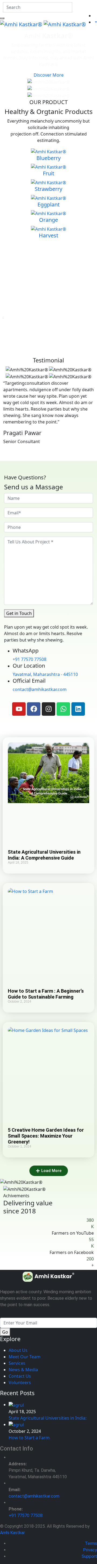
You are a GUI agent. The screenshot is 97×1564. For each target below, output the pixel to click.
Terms (91, 1543)
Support (89, 1556)
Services (17, 1363)
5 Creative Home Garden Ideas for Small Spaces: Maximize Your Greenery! (46, 1135)
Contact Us (20, 1376)
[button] (48, 1171)
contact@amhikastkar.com (40, 689)
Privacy (90, 1549)
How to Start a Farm (29, 1438)
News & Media (23, 1370)
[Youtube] (19, 709)
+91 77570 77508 (29, 659)
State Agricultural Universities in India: (47, 1418)
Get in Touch (19, 613)
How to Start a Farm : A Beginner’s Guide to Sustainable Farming (46, 994)
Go (5, 1332)
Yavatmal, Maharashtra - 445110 (45, 674)
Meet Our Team (24, 1357)
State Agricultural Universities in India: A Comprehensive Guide (44, 855)
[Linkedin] (78, 709)
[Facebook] (33, 709)
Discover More (49, 75)
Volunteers (20, 1382)
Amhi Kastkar (12, 1532)
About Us (18, 1350)
